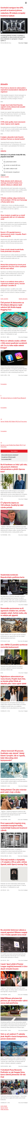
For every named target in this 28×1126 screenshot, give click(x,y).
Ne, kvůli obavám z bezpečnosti (11, 172)
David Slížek (4, 375)
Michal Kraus (4, 1030)
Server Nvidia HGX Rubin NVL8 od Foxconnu (14, 421)
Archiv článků (4, 1106)
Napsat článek (4, 1107)
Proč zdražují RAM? (6, 459)
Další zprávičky (4, 299)
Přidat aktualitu (5, 1109)
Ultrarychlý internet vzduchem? (9, 455)
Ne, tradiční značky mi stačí (10, 168)
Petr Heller (4, 641)
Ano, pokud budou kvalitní (10, 161)
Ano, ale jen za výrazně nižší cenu (12, 165)
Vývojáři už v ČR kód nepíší (8, 457)
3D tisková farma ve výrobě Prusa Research (13, 398)
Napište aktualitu (23, 299)
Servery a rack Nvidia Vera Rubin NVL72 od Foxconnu (13, 446)
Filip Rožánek (4, 535)
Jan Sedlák (3, 337)
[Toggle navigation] (26, 3)
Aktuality (4, 84)
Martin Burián (4, 1066)
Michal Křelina (4, 43)
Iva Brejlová (4, 711)
